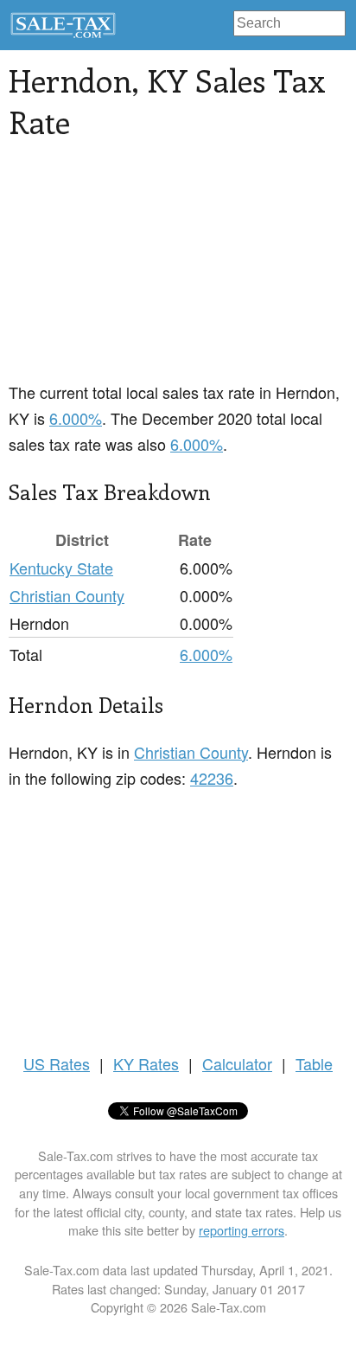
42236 (211, 778)
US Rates (56, 1063)
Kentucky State (61, 567)
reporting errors (241, 1230)
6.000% (75, 418)
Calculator (237, 1063)
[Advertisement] (178, 271)
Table (314, 1063)
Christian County (67, 595)
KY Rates (146, 1063)
